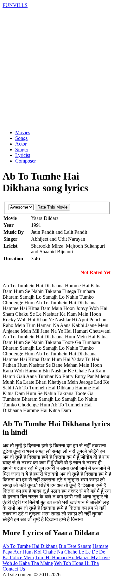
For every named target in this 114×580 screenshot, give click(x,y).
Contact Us (14, 568)
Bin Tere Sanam (75, 546)
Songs (21, 138)
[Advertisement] (57, 68)
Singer (21, 149)
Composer (25, 161)
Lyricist (22, 155)
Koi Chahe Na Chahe (55, 551)
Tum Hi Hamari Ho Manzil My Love (72, 557)
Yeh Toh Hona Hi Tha (76, 563)
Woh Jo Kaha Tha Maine (28, 563)
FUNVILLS (15, 5)
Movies (22, 132)
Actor (21, 143)
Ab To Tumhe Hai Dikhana (30, 546)
